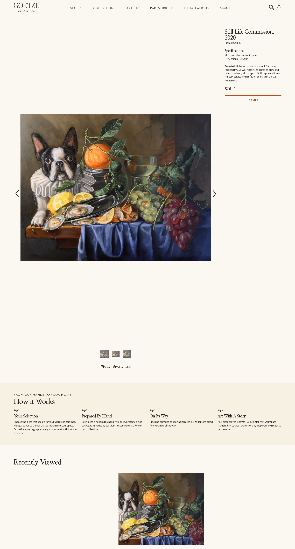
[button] (76, 8)
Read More (231, 80)
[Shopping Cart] (279, 7)
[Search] (271, 7)
